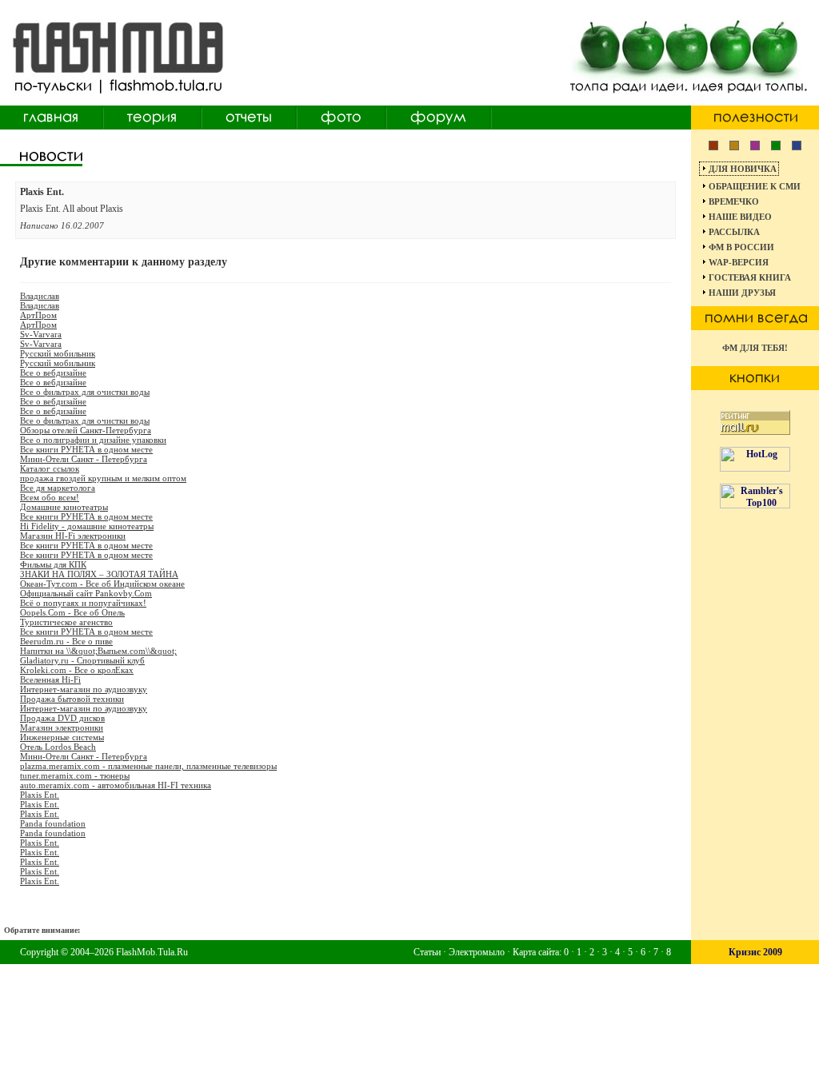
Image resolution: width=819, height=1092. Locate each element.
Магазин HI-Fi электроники (73, 535)
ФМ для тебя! (755, 348)
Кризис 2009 (755, 952)
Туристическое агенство (66, 622)
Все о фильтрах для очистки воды (85, 392)
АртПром (38, 315)
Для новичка (743, 168)
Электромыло (477, 952)
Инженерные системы (62, 737)
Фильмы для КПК (53, 564)
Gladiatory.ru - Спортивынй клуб (82, 660)
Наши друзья (742, 292)
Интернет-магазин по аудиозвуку (83, 689)
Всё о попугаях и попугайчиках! (83, 603)
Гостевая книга (750, 277)
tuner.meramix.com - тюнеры (75, 775)
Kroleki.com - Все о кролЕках (77, 670)
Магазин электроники (61, 727)
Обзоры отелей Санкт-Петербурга (85, 430)
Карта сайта (536, 952)
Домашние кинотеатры (64, 507)
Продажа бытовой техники (72, 698)
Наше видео (740, 216)
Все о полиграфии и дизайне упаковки (93, 439)
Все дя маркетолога (57, 487)
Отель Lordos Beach (58, 746)
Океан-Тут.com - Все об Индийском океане (102, 583)
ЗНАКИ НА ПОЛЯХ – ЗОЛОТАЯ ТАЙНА (99, 574)
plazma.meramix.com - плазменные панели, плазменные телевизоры (148, 766)
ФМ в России (741, 247)
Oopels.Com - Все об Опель (72, 612)
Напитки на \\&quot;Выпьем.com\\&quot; (98, 651)
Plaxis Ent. (39, 794)
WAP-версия (739, 262)
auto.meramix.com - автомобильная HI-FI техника (115, 785)
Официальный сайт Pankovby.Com (86, 593)
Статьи (427, 952)
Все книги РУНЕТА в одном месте (86, 449)
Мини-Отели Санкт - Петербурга (83, 459)
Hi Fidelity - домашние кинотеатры (87, 526)
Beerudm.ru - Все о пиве (66, 641)
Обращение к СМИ (755, 186)
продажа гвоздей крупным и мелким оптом (103, 478)
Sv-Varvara (41, 334)
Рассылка (734, 232)
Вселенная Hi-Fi (50, 679)
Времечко (734, 201)
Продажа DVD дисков (62, 718)
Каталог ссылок (49, 468)
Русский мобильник (57, 353)
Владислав (39, 296)
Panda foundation (53, 823)
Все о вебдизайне (53, 372)
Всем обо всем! (49, 497)
